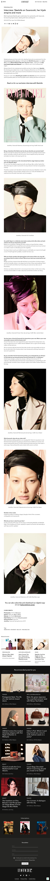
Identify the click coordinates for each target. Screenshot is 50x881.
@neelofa (36, 61)
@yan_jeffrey (17, 614)
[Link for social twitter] (20, 875)
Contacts (17, 878)
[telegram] (17, 24)
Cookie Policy (32, 878)
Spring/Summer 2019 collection (12, 61)
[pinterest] (9, 24)
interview (13, 629)
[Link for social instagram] (26, 875)
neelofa (19, 629)
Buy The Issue (38, 1)
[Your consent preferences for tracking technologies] (47, 878)
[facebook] (7, 24)
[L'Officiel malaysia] (25, 2)
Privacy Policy (32, 860)
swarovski (7, 629)
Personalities (8, 7)
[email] (5, 24)
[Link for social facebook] (23, 875)
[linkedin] (11, 24)
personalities (26, 629)
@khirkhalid (18, 616)
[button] (47, 828)
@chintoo (18, 612)
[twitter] (13, 24)
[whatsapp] (15, 24)
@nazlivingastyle (22, 617)
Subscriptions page (27, 605)
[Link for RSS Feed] (29, 875)
